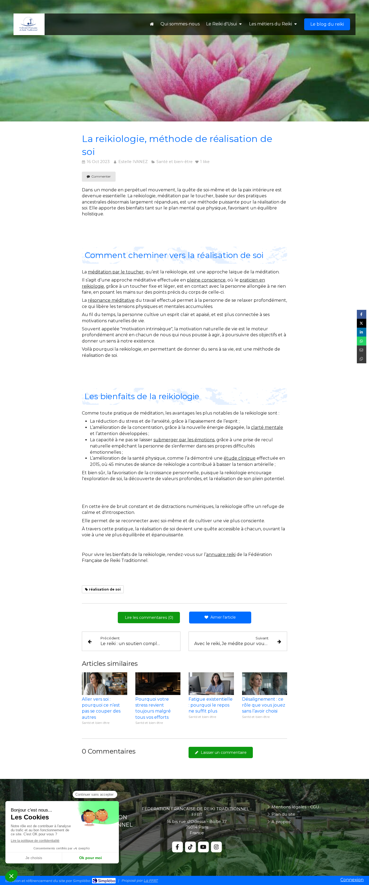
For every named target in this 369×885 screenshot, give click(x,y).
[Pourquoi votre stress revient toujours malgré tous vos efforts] (158, 683)
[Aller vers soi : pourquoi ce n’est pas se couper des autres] (104, 683)
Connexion (352, 879)
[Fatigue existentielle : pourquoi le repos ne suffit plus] (211, 683)
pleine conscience (206, 280)
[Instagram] (216, 847)
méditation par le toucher (116, 271)
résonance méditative (111, 300)
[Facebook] (177, 847)
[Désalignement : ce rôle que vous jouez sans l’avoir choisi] (264, 683)
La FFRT (151, 880)
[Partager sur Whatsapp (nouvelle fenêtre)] (361, 341)
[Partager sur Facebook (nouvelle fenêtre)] (361, 314)
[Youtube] (203, 847)
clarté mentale (267, 427)
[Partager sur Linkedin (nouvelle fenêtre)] (361, 332)
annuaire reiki (221, 554)
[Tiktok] (190, 847)
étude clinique (240, 458)
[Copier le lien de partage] (361, 358)
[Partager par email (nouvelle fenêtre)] (361, 349)
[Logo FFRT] (28, 29)
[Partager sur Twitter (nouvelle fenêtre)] (361, 323)
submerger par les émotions (183, 439)
